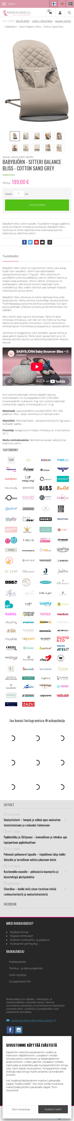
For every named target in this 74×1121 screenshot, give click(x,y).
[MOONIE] (46, 631)
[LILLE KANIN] (63, 584)
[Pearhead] (46, 648)
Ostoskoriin (37, 205)
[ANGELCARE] (63, 462)
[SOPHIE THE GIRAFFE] (63, 679)
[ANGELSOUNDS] (11, 470)
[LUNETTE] (46, 605)
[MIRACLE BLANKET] (28, 631)
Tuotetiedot (10, 256)
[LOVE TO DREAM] (9, 607)
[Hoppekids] (46, 561)
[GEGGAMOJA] (28, 550)
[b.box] (46, 471)
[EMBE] (63, 531)
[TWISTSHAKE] (63, 687)
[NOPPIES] (28, 639)
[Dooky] (46, 520)
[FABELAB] (28, 540)
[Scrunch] (28, 670)
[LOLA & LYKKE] (63, 594)
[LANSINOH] (46, 583)
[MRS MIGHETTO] (63, 632)
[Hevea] (28, 560)
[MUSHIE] (11, 640)
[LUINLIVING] (28, 604)
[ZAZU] (28, 705)
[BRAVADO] (46, 499)
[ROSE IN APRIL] (61, 661)
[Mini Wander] (11, 632)
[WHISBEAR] (28, 696)
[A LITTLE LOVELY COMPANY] (28, 461)
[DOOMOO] (63, 520)
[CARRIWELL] (11, 509)
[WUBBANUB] (63, 696)
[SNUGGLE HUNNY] (46, 679)
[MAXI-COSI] (28, 623)
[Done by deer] (28, 521)
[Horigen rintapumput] (63, 562)
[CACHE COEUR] (63, 500)
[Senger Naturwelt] (63, 670)
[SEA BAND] (46, 669)
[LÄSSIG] (63, 606)
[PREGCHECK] (11, 659)
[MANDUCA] (63, 614)
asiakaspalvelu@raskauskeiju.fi (33, 1020)
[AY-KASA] (28, 471)
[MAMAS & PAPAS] (28, 615)
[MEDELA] (46, 623)
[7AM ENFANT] (11, 462)
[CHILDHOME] (28, 509)
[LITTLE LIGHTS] (46, 593)
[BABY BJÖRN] (11, 479)
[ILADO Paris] (11, 571)
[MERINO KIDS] (63, 622)
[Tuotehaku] (69, 12)
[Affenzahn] (46, 461)
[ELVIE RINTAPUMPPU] (46, 531)
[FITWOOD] (63, 541)
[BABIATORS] (63, 471)
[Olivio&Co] (63, 641)
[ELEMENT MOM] (11, 531)
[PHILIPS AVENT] (63, 650)
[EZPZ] (11, 542)
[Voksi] (11, 697)
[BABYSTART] (63, 481)
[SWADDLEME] (11, 687)
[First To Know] (46, 542)
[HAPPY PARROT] (9, 563)
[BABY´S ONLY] (28, 481)
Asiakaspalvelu (17, 962)
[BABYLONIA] (46, 480)
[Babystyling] (11, 488)
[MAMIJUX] (46, 615)
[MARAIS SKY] (11, 623)
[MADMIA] (11, 614)
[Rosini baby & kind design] (11, 671)
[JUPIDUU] (63, 573)
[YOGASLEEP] (11, 705)
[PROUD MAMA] (28, 660)
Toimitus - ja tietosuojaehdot (26, 968)
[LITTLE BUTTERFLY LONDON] (28, 595)
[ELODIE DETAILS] (27, 532)
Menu (11, 4)
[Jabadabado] (28, 571)
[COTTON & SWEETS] (46, 510)
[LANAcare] (26, 585)
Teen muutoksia (21, 1109)
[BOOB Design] (28, 499)
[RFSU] (46, 660)
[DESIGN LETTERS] (61, 511)
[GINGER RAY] (63, 552)
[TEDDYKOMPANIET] (46, 688)
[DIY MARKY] (11, 521)
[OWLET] (28, 649)
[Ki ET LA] (11, 583)
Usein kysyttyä (17, 975)
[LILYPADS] (11, 596)
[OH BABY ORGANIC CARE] (46, 640)
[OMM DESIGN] (11, 650)
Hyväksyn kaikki (53, 1109)
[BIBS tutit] (46, 489)
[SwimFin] (28, 688)
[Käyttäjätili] (60, 12)
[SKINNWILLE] (11, 679)
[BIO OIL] (63, 489)
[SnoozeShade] (28, 679)
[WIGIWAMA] (46, 696)
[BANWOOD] (28, 489)
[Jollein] (46, 574)
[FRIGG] (11, 551)
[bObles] (11, 499)
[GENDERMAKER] (46, 550)
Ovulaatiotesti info (20, 981)
